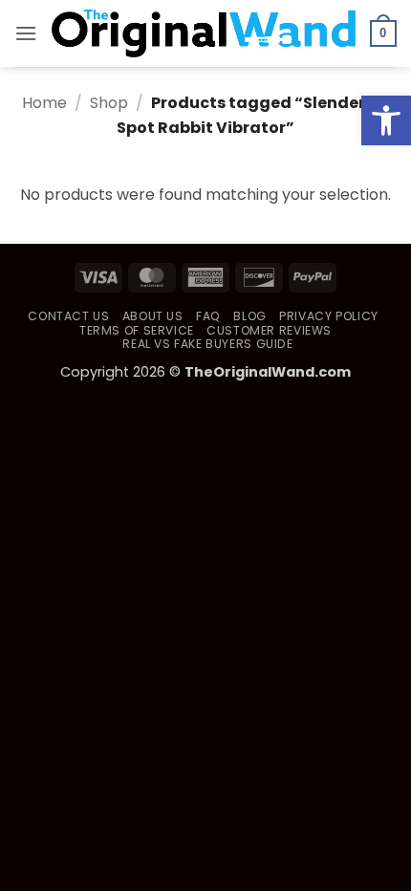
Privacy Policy (329, 316)
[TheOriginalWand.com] (204, 33)
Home (44, 103)
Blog (249, 316)
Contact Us (68, 316)
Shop (109, 103)
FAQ (208, 316)
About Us (153, 316)
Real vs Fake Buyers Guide (207, 344)
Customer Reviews (269, 330)
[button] (386, 120)
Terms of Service (136, 330)
